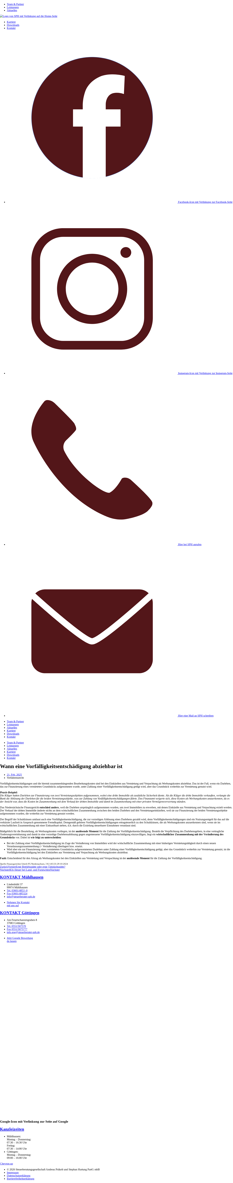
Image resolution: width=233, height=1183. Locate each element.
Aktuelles (12, 10)
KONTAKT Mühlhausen (21, 877)
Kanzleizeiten (12, 1129)
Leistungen (13, 7)
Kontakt (11, 28)
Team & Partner (15, 4)
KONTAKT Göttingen (19, 912)
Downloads (13, 25)
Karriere (11, 21)
